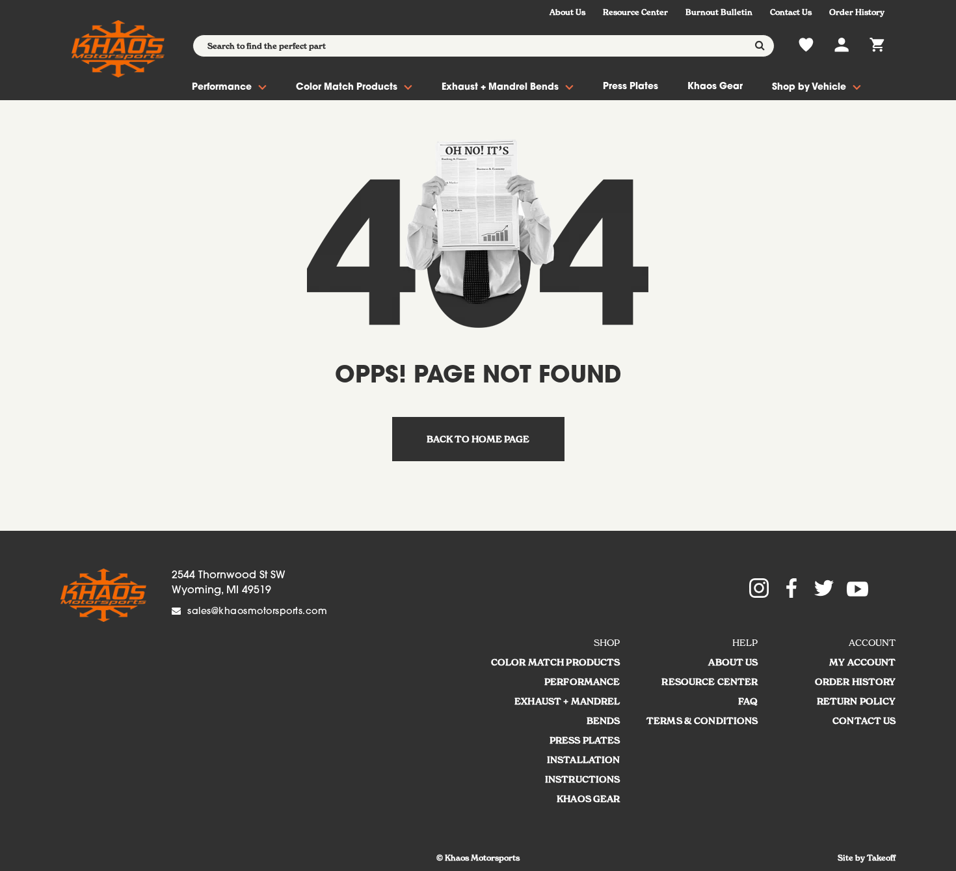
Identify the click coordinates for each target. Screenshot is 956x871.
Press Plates (630, 87)
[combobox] (484, 45)
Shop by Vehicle (809, 87)
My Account (862, 662)
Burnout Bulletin (718, 12)
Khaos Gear (715, 87)
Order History (856, 12)
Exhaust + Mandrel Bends (500, 87)
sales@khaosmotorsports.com (257, 612)
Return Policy (856, 701)
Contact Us (791, 12)
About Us (567, 12)
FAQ (748, 701)
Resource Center (635, 12)
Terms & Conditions (702, 721)
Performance (222, 87)
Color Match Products (346, 87)
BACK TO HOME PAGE (478, 439)
